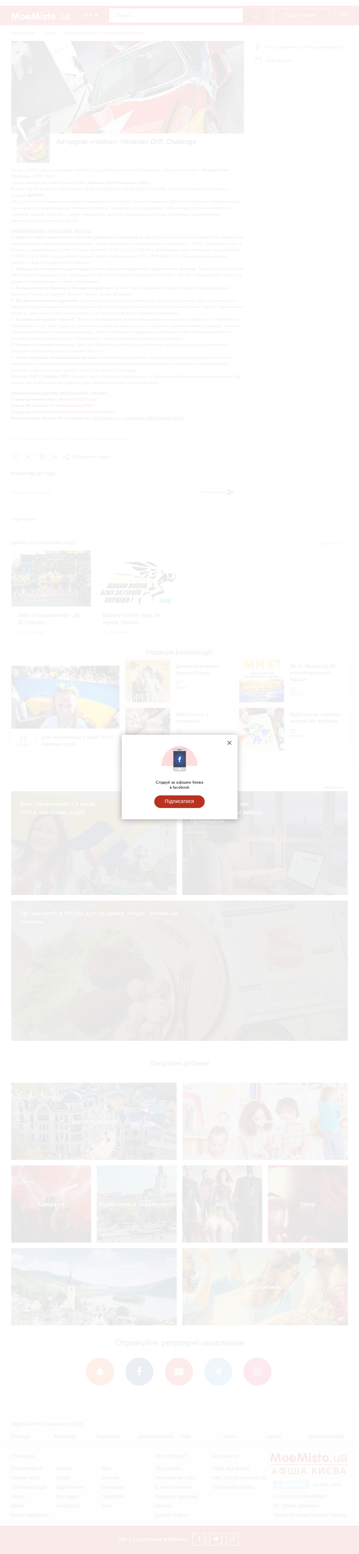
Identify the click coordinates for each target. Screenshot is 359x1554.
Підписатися (179, 801)
